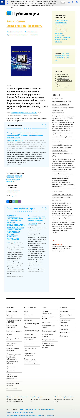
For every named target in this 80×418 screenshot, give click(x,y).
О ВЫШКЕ (10, 308)
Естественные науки (63, 76)
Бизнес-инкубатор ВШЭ (30, 349)
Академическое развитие (47, 335)
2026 (67, 53)
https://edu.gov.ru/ (36, 397)
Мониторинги (46, 322)
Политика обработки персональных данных (19, 412)
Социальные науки (62, 85)
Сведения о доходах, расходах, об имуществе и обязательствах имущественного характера (13, 358)
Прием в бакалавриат (31, 324)
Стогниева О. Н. (32, 223)
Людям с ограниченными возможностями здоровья (11, 377)
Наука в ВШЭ (34, 35)
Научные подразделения (47, 312)
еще (56, 60)
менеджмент (67, 37)
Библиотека (64, 311)
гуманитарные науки (61, 29)
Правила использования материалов (17, 35)
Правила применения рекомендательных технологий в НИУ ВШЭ (26, 415)
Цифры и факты (11, 311)
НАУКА (45, 308)
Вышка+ (26, 327)
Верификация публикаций (14, 32)
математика (58, 37)
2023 (63, 56)
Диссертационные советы (48, 326)
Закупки (9, 334)
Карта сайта (50, 415)
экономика (58, 41)
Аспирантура (28, 334)
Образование (10, 175)
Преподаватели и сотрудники (12, 326)
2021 (56, 58)
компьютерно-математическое (60, 34)
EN (64, 2)
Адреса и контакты (25, 409)
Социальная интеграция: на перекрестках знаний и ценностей (62, 197)
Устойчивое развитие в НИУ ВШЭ (13, 321)
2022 (67, 56)
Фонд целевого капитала (11, 344)
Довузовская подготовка (28, 316)
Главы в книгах (16, 25)
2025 (56, 56)
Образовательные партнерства (30, 354)
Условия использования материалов (43, 409)
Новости (56, 95)
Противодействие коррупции (12, 349)
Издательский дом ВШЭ (66, 316)
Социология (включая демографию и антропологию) (14, 179)
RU (61, 2)
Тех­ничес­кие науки (62, 87)
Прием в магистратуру (31, 330)
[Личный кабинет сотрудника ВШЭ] (72, 2)
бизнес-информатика (61, 20)
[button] (22, 129)
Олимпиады (28, 320)
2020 (60, 58)
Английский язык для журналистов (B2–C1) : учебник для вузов (37, 218)
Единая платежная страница (12, 384)
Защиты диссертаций (49, 331)
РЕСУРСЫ (64, 308)
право (57, 39)
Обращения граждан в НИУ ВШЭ (13, 339)
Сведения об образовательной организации (12, 369)
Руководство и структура (11, 316)
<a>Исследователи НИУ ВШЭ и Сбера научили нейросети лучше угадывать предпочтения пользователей (63, 107)
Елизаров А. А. (10, 140)
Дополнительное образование (30, 338)
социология (63, 39)
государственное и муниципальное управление (61, 25)
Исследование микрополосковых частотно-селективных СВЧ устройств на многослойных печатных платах (25, 135)
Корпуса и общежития (14, 331)
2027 (63, 53)
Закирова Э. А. (19, 140)
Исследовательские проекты (48, 318)
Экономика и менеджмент (14, 176)
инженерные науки (61, 31)
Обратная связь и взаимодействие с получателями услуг (31, 361)
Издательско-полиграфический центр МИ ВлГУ (24, 112)
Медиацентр (64, 329)
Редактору (72, 409)
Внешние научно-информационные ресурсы (48, 345)
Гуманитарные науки (63, 74)
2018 (67, 58)
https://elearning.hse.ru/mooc (64, 397)
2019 (63, 58)
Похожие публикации (20, 208)
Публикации (25, 13)
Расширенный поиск (31, 32)
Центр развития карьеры (29, 344)
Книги (10, 21)
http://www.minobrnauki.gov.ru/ (17, 397)
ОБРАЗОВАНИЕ (30, 308)
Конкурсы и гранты (48, 340)
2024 (60, 56)
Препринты (35, 25)
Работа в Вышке (11, 389)
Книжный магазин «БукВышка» (65, 321)
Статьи (20, 21)
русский (14, 196)
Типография (64, 325)
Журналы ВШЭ (64, 332)
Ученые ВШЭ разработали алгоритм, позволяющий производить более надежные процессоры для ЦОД (62, 150)
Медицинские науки (63, 78)
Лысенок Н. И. (11, 242)
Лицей (26, 311)
